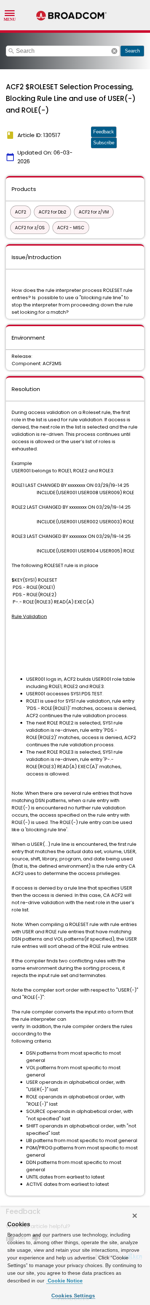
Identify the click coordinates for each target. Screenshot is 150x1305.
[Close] (135, 1216)
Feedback (103, 131)
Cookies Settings (73, 1295)
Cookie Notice (64, 1280)
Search (132, 51)
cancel (114, 51)
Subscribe (103, 142)
